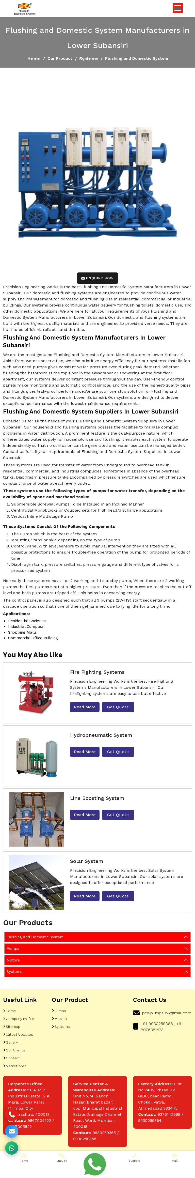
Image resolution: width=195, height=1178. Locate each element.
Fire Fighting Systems (97, 672)
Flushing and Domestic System (35, 937)
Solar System (86, 861)
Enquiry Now (100, 278)
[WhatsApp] (11, 1148)
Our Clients (15, 1050)
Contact (13, 1058)
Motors (13, 960)
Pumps (13, 948)
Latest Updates (19, 1034)
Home (34, 58)
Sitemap (13, 1026)
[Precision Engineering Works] (24, 9)
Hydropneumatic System (101, 735)
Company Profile (20, 1019)
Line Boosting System (97, 798)
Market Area (16, 1066)
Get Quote (118, 707)
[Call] (11, 1114)
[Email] (11, 1131)
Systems (88, 58)
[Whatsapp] (95, 1164)
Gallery (12, 1042)
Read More (85, 707)
